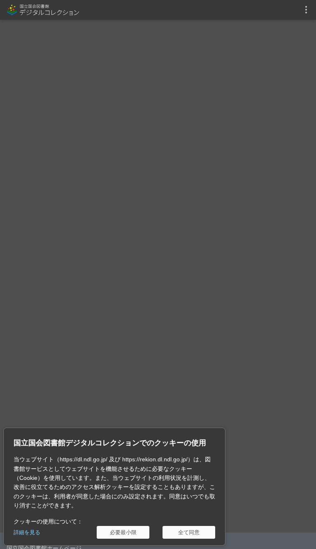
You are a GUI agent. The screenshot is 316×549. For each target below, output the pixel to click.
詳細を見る (27, 532)
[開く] (306, 10)
